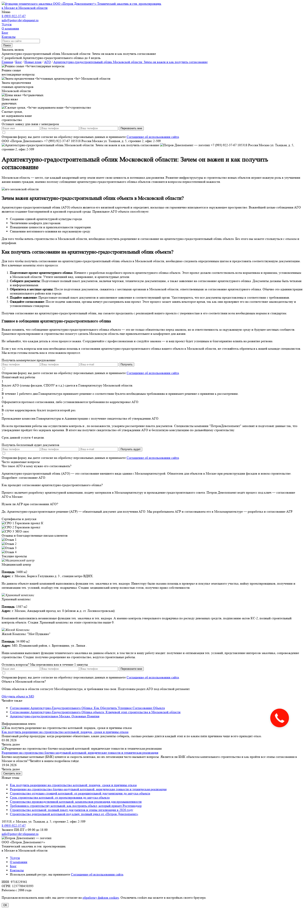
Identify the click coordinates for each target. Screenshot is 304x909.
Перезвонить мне (131, 128)
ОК (5, 905)
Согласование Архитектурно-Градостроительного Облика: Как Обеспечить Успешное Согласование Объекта (87, 708)
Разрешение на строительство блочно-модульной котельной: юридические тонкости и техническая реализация (80, 753)
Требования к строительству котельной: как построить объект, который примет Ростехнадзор (76, 806)
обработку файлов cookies (101, 897)
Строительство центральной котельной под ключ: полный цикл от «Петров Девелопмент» (74, 814)
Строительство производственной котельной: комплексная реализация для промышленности (76, 802)
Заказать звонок (13, 49)
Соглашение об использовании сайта (153, 137)
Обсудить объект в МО (18, 696)
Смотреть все (11, 773)
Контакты (17, 870)
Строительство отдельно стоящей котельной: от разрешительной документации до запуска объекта (80, 793)
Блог (13, 866)
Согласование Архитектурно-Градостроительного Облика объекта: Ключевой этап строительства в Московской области (95, 712)
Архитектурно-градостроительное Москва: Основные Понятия (54, 716)
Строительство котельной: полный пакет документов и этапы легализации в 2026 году (71, 810)
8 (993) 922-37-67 (14, 16)
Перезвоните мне (131, 668)
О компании (18, 862)
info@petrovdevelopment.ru (20, 20)
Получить (127, 364)
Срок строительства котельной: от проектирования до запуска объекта (60, 797)
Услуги (15, 858)
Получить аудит (131, 449)
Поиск (7, 45)
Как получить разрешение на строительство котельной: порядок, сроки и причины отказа (65, 732)
